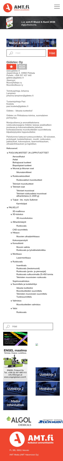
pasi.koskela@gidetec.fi (17, 106)
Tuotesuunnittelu (24, 297)
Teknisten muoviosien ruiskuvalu (31, 277)
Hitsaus (16, 232)
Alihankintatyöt (19, 222)
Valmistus (17, 300)
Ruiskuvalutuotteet (21, 176)
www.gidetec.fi (13, 71)
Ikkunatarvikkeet (24, 172)
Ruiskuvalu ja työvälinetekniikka (31, 250)
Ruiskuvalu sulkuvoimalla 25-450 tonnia (34, 274)
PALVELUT (14, 207)
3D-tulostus (18, 214)
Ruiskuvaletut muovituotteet (29, 180)
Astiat (15, 159)
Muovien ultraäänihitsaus (28, 236)
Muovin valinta (23, 247)
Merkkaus (17, 254)
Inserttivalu (21, 265)
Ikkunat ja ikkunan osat (23, 168)
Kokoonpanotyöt (20, 240)
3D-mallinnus (19, 211)
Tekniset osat (19, 187)
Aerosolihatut (19, 156)
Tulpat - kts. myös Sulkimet (25, 200)
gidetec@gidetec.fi (15, 77)
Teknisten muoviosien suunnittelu (31, 294)
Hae (52, 53)
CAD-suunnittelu (20, 229)
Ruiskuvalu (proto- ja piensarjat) (31, 271)
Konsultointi (18, 243)
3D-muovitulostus (24, 218)
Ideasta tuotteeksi (24, 288)
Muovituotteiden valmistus (28, 304)
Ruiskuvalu (21, 226)
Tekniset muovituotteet (23, 184)
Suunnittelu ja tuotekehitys (25, 284)
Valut (15, 308)
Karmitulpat (21, 203)
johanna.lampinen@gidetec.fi (19, 95)
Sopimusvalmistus (21, 281)
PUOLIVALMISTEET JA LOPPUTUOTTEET (29, 152)
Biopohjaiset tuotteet (22, 165)
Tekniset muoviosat (25, 190)
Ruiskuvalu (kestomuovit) (28, 268)
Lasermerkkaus (23, 258)
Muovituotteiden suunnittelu (29, 291)
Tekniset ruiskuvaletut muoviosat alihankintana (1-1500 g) (31, 194)
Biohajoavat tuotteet (22, 162)
